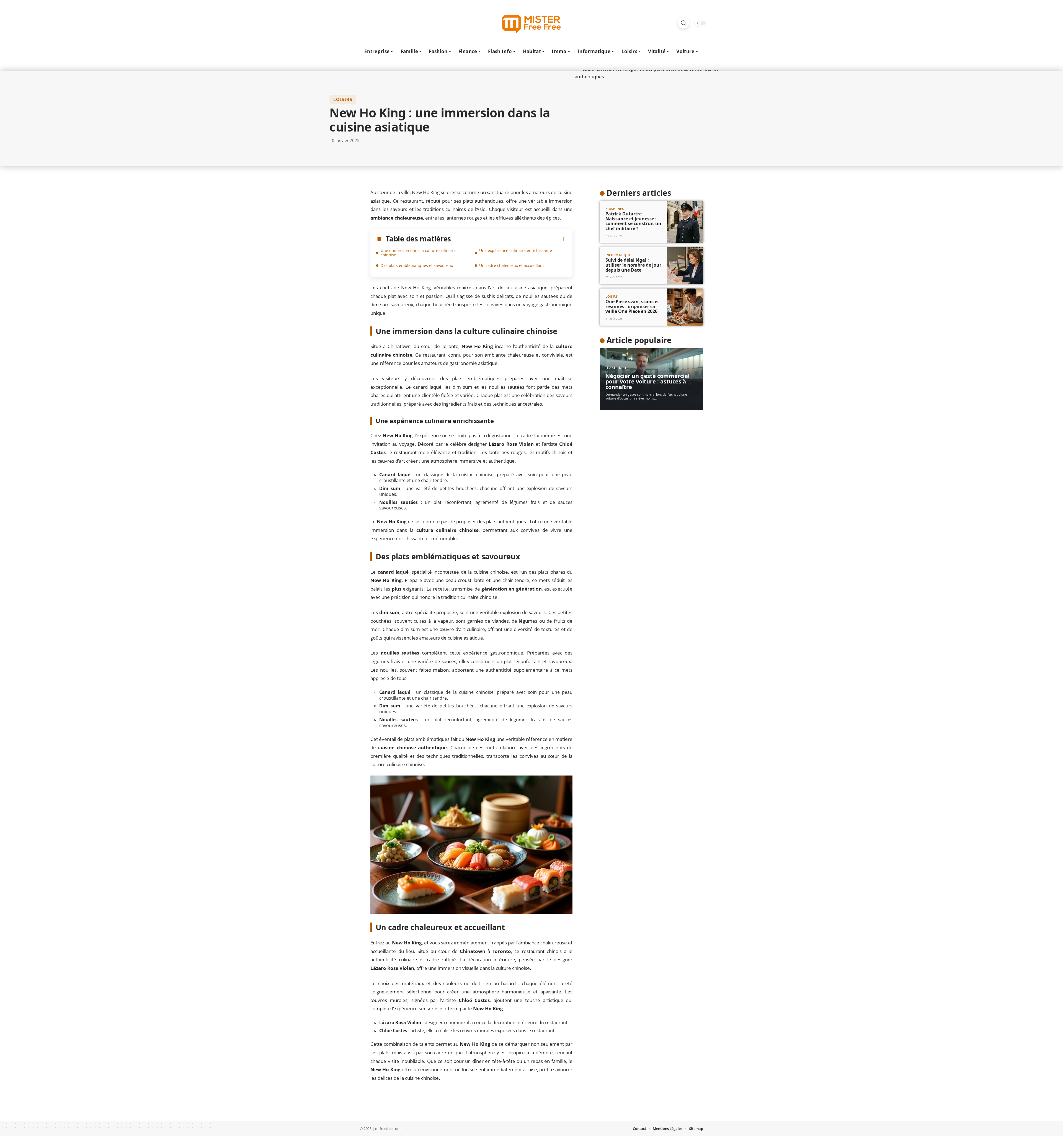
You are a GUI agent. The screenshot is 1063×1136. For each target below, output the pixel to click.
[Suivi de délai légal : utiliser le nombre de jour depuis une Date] (685, 265)
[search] (683, 23)
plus (396, 589)
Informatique (618, 255)
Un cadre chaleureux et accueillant (511, 265)
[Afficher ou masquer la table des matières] (508, 239)
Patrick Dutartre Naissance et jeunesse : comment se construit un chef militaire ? (633, 221)
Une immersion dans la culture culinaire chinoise (418, 252)
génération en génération (511, 589)
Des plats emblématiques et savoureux (417, 265)
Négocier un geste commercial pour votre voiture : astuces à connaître (647, 381)
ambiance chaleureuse (396, 218)
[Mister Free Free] (531, 23)
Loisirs (342, 99)
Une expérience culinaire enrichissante (515, 250)
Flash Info (615, 209)
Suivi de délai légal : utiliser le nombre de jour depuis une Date (633, 265)
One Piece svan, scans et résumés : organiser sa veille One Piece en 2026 (632, 306)
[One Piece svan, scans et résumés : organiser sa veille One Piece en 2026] (685, 307)
